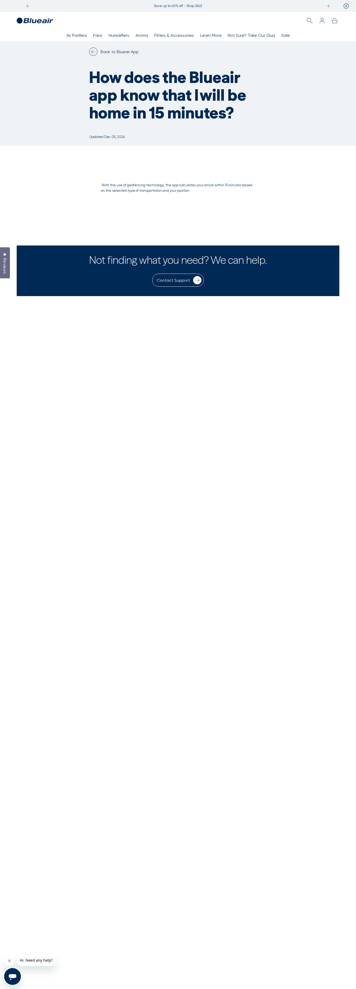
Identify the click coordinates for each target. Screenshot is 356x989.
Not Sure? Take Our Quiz (251, 35)
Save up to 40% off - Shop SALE (178, 6)
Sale (285, 35)
